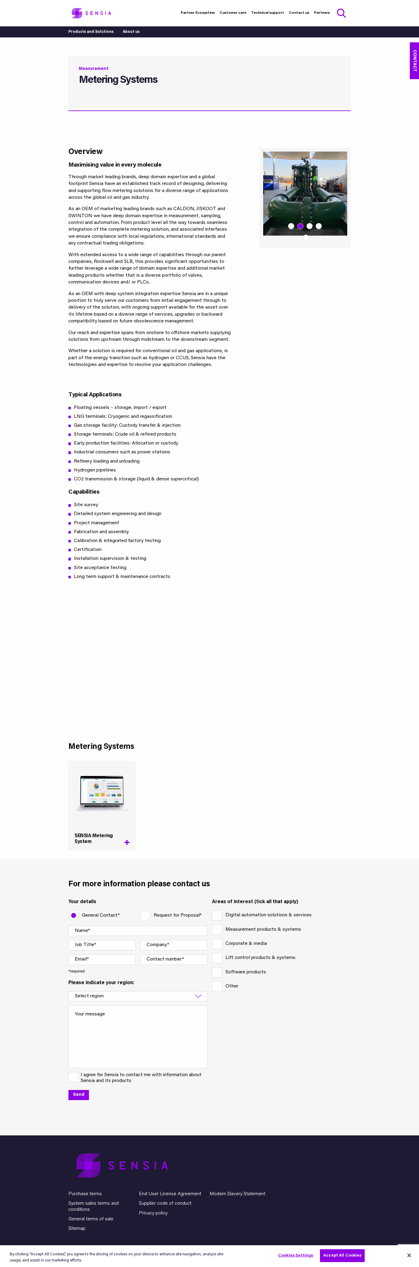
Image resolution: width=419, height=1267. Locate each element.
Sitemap (77, 1228)
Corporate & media (246, 943)
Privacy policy (153, 1213)
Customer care (233, 13)
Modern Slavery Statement (237, 1194)
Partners (322, 13)
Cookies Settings (295, 1255)
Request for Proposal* (178, 915)
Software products (245, 972)
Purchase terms (85, 1194)
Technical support (267, 13)
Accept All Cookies (342, 1255)
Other (231, 986)
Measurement (94, 69)
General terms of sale (90, 1219)
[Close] (409, 1255)
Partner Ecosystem (198, 13)
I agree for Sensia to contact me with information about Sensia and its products (141, 1078)
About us (131, 32)
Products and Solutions (90, 32)
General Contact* (101, 915)
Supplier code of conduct (165, 1203)
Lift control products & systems (260, 957)
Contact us (299, 13)
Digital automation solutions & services (268, 915)
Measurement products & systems (263, 929)
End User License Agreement (170, 1194)
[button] (291, 226)
